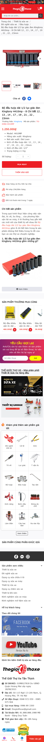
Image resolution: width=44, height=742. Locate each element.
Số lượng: (7, 156)
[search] (40, 16)
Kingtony (18, 121)
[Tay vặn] (35, 477)
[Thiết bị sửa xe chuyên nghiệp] (22, 2)
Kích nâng (9, 504)
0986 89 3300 (27, 706)
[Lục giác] (22, 458)
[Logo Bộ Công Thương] (8, 730)
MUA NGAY (22, 164)
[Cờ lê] (22, 438)
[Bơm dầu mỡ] (22, 496)
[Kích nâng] (9, 496)
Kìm (35, 446)
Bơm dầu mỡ (22, 505)
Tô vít (8, 465)
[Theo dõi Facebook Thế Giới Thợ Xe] (16, 556)
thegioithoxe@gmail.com (24, 709)
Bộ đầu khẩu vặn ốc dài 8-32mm (9, 326)
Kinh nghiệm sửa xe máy (14, 597)
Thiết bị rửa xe (9, 585)
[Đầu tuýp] (22, 477)
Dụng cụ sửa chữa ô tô (13, 577)
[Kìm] (35, 438)
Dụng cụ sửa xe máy (12, 581)
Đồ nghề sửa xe (9, 447)
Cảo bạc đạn (22, 524)
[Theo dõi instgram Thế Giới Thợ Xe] (28, 556)
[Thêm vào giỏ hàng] (14, 329)
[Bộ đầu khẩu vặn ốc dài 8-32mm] (10, 313)
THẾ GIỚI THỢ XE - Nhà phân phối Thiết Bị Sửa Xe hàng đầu (20, 371)
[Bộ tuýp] (9, 477)
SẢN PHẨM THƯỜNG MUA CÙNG (19, 302)
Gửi (35, 358)
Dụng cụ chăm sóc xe (12, 589)
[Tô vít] (9, 458)
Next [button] (40, 58)
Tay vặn (35, 485)
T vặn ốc (35, 465)
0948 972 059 (26, 699)
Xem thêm (23, 289)
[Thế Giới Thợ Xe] (22, 8)
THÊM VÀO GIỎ (22, 172)
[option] (22, 58)
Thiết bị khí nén (9, 593)
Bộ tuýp (9, 485)
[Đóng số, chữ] (35, 496)
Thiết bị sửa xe (9, 569)
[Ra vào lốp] (35, 516)
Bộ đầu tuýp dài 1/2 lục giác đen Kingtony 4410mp (21, 225)
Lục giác (22, 465)
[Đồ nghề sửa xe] (9, 438)
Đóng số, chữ (35, 505)
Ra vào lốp (35, 523)
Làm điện (9, 523)
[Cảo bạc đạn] (22, 516)
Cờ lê (22, 446)
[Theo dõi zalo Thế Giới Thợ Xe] (22, 556)
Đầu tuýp (22, 485)
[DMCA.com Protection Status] (23, 730)
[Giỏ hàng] (38, 8)
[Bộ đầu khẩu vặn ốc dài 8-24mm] (26, 313)
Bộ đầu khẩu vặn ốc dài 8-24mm (25, 326)
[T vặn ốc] (35, 458)
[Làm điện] (9, 516)
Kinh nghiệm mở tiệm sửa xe (16, 601)
